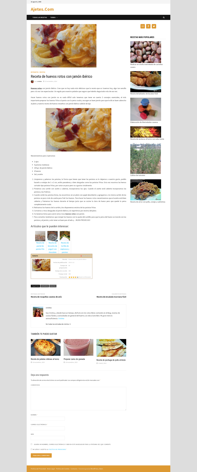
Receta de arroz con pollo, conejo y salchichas (147, 202)
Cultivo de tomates (137, 175)
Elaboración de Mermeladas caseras (144, 122)
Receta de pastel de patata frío (40, 246)
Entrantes (34, 72)
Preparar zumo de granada (74, 359)
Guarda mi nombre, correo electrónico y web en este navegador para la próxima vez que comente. (72, 444)
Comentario (35, 385)
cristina (39, 81)
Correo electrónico (39, 424)
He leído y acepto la (50, 449)
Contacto (74, 469)
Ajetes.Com (42, 9)
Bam (101, 469)
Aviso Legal (51, 469)
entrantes (44, 286)
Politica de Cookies (62, 469)
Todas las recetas (39, 17)
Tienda (53, 17)
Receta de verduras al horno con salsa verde (147, 139)
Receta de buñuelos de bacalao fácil (144, 93)
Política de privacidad (57, 449)
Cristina (61, 318)
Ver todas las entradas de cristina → (58, 324)
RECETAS (42, 72)
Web (32, 434)
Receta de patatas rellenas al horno (45, 359)
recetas (53, 286)
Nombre (34, 415)
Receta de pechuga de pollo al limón (111, 360)
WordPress (94, 469)
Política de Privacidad (38, 469)
